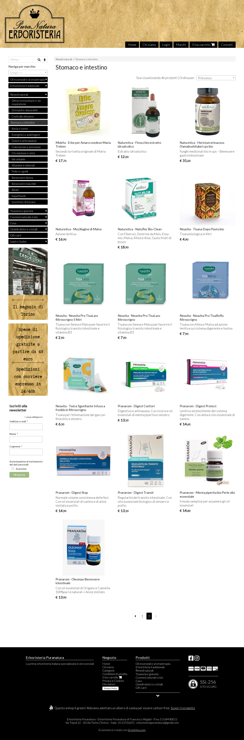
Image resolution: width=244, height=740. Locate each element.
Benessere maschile (24, 183)
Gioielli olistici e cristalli (23, 229)
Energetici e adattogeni (26, 134)
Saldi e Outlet (18, 241)
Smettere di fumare (24, 202)
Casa (13, 223)
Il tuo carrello (201, 45)
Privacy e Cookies (113, 680)
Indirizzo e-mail (18, 421)
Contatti (227, 45)
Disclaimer (108, 684)
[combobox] (216, 77)
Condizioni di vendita (114, 674)
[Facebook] (190, 659)
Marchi (181, 45)
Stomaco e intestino (87, 59)
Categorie (108, 670)
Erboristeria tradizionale (24, 85)
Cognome (16, 446)
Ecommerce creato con (122, 730)
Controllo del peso (23, 116)
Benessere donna (22, 177)
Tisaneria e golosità (21, 211)
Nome (13, 434)
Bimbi (15, 189)
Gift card (15, 235)
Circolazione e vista (23, 153)
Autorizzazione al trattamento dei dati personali (26, 463)
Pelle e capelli (20, 171)
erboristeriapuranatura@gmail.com (157, 722)
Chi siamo (149, 45)
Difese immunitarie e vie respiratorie (26, 102)
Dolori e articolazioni (24, 140)
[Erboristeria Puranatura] (122, 24)
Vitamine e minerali (23, 165)
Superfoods (19, 196)
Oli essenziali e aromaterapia (27, 79)
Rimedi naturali (64, 59)
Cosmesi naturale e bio (24, 217)
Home (132, 45)
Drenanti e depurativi (25, 110)
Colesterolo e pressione (26, 147)
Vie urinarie (18, 159)
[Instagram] (196, 659)
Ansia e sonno (20, 128)
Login (166, 45)
